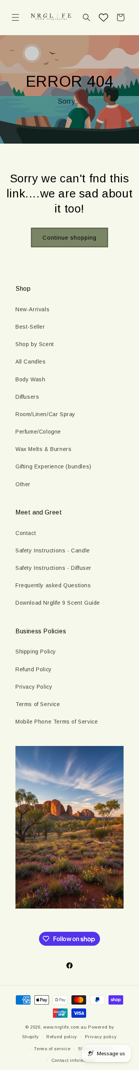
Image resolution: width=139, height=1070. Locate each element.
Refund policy (61, 1036)
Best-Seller (30, 327)
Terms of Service (37, 704)
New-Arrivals (32, 309)
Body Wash (30, 379)
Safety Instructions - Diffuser (53, 568)
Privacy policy (101, 1036)
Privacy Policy (33, 687)
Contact (25, 533)
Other (23, 484)
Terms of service (52, 1048)
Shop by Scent (34, 344)
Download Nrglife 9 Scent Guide (57, 603)
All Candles (30, 361)
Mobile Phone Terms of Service (56, 721)
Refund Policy (33, 669)
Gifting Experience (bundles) (53, 466)
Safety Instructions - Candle (52, 550)
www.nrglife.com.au (65, 1027)
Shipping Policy (35, 651)
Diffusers (27, 397)
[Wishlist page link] (103, 17)
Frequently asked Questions (53, 585)
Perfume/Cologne (38, 432)
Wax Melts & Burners (43, 449)
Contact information (73, 1060)
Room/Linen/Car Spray (45, 414)
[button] (15, 17)
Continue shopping (69, 237)
